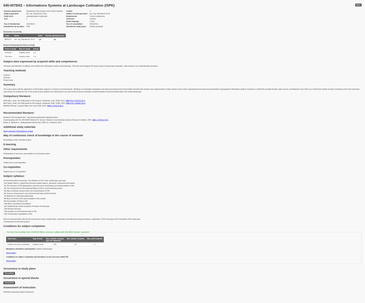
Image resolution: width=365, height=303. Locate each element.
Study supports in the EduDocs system (18, 131)
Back (358, 5)
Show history (11, 253)
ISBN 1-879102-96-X (55, 106)
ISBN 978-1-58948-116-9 (75, 103)
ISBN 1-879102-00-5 (100, 120)
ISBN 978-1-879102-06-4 (75, 101)
